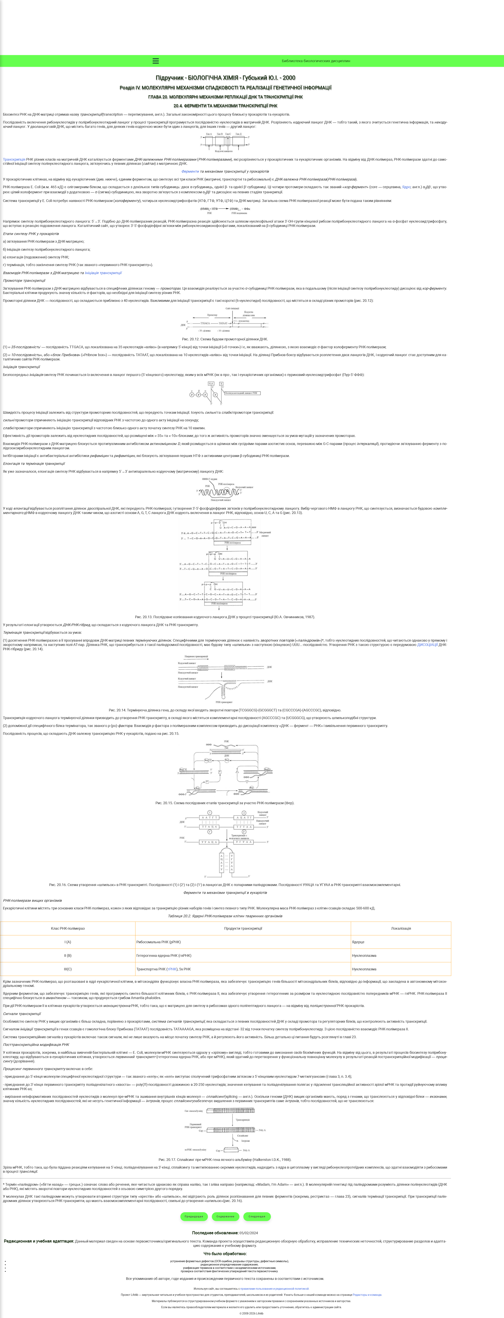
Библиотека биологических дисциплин (316, 61)
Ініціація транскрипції (103, 273)
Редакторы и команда (367, 1295)
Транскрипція (14, 159)
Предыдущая (194, 1216)
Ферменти (190, 171)
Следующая (257, 1216)
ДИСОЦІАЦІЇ (427, 645)
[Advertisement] (252, 27)
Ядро (406, 187)
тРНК (172, 969)
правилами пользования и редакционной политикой (274, 1288)
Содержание (225, 1216)
